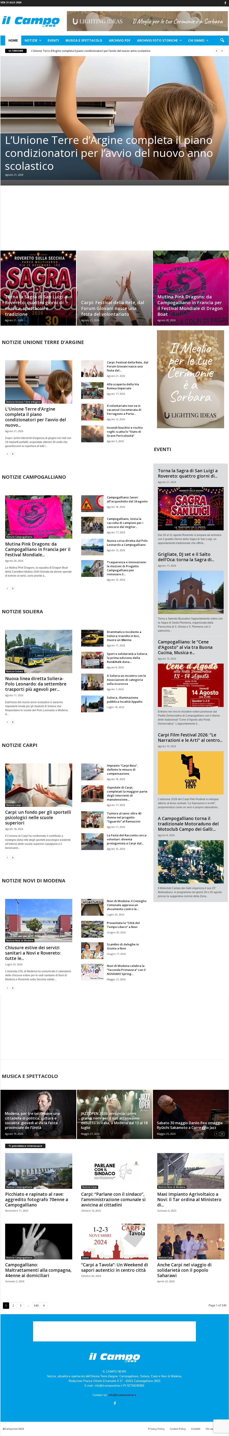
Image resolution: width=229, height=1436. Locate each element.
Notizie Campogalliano (19, 536)
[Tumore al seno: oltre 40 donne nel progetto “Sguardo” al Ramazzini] (92, 819)
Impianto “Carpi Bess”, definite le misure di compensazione (122, 769)
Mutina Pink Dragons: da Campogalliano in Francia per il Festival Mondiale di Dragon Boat (190, 305)
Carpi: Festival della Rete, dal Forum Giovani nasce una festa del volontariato (112, 308)
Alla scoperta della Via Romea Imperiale (123, 386)
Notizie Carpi (13, 805)
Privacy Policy (156, 1428)
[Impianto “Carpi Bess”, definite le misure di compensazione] (92, 771)
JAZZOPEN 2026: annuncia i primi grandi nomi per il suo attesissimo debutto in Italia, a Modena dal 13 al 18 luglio (114, 1120)
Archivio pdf (119, 40)
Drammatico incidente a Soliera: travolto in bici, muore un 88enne (124, 636)
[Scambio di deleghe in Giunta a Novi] (92, 950)
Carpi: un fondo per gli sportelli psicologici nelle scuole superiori (38, 817)
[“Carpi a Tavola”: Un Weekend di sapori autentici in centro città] (114, 1241)
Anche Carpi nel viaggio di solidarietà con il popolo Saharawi (184, 1270)
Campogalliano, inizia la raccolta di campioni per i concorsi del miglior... (125, 523)
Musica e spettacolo (84, 40)
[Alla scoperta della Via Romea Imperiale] (92, 390)
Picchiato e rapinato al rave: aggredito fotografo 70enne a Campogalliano (36, 1199)
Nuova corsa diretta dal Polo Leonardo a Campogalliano (127, 543)
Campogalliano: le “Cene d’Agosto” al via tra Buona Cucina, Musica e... (185, 647)
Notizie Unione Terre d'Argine (23, 401)
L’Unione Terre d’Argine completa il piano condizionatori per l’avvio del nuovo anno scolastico (91, 51)
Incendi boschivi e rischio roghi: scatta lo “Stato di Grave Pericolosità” (125, 432)
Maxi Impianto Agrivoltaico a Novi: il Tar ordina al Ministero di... (189, 1199)
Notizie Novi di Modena (19, 940)
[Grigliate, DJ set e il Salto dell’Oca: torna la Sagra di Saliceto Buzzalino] (191, 592)
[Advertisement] (114, 218)
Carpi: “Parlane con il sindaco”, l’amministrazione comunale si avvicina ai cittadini (113, 1199)
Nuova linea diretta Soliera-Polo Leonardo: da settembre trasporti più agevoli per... (35, 684)
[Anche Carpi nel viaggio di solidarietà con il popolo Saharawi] (190, 1241)
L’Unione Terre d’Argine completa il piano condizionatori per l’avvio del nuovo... (35, 417)
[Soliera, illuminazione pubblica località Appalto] (92, 704)
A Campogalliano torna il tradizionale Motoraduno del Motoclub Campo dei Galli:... (188, 824)
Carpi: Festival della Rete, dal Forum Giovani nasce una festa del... (127, 366)
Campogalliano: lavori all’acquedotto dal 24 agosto (127, 499)
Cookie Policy (178, 1428)
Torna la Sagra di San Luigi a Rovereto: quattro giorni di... (188, 473)
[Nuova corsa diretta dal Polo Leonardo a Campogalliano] (92, 547)
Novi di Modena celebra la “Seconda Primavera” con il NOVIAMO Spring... (126, 970)
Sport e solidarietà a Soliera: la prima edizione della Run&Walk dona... (127, 658)
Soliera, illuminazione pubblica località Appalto (124, 700)
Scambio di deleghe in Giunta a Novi (123, 946)
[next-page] (13, 453)
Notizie (31, 40)
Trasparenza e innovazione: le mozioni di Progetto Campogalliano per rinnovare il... (126, 568)
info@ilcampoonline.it (122, 1395)
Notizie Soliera (14, 671)
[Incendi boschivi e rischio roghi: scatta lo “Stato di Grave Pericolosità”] (92, 434)
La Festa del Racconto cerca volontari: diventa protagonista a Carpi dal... (126, 839)
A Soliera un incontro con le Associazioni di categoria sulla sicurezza (126, 680)
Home (13, 40)
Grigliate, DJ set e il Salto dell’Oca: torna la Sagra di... (186, 557)
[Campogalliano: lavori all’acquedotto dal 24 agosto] (92, 503)
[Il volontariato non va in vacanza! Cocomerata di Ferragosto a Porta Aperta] (92, 412)
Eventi (53, 40)
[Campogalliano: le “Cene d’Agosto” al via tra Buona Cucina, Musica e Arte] (191, 685)
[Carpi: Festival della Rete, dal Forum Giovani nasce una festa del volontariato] (114, 295)
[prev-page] (7, 453)
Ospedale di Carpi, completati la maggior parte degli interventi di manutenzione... (127, 793)
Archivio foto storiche (157, 40)
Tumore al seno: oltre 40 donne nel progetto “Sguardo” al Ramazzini (124, 817)
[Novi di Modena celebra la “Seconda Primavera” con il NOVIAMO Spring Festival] (92, 972)
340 (36, 1305)
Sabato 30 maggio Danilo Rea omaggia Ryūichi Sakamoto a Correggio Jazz (190, 1125)
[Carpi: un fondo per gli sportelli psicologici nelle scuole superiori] (38, 785)
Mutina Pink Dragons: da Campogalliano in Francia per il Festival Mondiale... (37, 549)
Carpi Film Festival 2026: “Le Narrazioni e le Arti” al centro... (190, 737)
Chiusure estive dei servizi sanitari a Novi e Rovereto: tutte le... (33, 953)
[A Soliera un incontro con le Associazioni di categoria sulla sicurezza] (92, 682)
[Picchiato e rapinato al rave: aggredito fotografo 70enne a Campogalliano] (38, 1171)
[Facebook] (225, 3)
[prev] (216, 51)
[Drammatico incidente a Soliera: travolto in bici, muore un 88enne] (92, 638)
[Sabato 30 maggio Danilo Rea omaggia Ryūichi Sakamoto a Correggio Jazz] (191, 1114)
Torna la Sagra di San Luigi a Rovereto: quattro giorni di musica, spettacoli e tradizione (36, 305)
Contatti (195, 1428)
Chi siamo (196, 40)
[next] (222, 51)
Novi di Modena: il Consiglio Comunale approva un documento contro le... (126, 905)
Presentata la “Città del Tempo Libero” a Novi (123, 925)
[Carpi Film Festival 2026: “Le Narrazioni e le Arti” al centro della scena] (191, 773)
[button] (222, 40)
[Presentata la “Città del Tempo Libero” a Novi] (92, 929)
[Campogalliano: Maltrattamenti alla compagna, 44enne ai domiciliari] (38, 1241)
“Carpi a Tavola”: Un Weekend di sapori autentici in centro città (114, 1267)
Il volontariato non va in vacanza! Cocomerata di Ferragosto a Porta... (124, 410)
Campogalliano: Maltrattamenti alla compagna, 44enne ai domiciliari (38, 1270)
